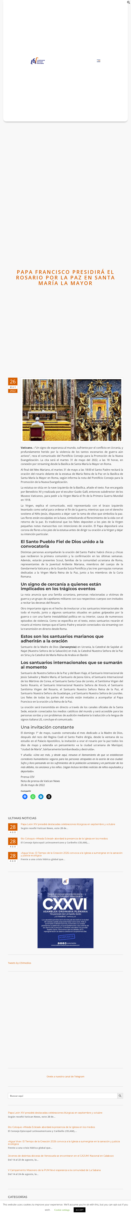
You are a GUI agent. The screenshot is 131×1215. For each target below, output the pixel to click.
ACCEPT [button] (80, 1210)
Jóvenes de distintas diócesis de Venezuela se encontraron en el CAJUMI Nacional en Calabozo (61, 1155)
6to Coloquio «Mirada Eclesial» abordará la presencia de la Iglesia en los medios (64, 838)
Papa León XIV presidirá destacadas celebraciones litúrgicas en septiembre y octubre (68, 824)
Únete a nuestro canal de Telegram (65, 1076)
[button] (128, 3)
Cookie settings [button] (62, 1209)
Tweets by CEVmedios (19, 962)
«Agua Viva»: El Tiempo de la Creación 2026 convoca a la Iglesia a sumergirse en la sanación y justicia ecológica (72, 854)
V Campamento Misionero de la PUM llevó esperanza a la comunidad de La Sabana (54, 1170)
